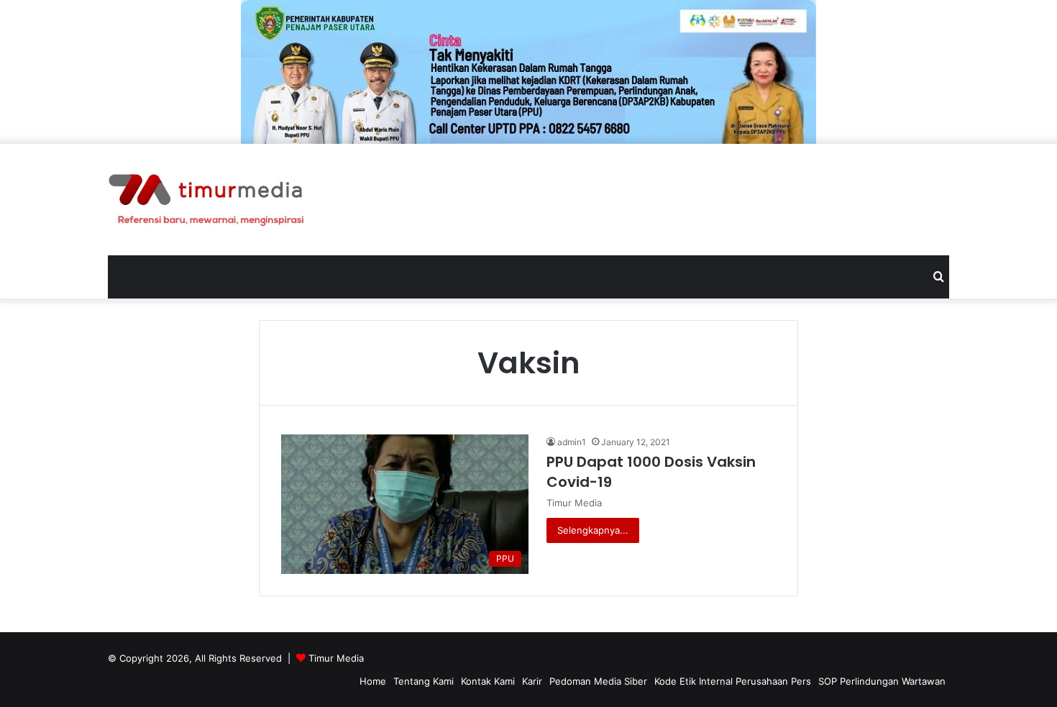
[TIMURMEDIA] (206, 200)
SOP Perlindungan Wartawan (882, 681)
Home (373, 681)
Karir (532, 681)
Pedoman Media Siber (598, 681)
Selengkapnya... (592, 530)
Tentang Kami (423, 681)
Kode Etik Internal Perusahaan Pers (732, 681)
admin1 (571, 442)
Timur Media (336, 658)
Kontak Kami (488, 681)
